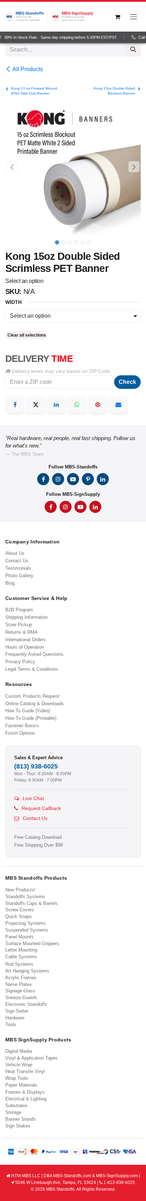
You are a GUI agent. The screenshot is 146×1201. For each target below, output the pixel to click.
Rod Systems (19, 964)
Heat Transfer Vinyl (25, 1071)
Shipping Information (26, 617)
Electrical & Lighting (25, 1098)
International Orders (25, 639)
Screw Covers (19, 909)
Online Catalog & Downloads (34, 703)
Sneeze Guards (21, 997)
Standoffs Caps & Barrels (31, 903)
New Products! (20, 889)
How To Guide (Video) (27, 710)
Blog (10, 583)
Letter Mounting (21, 950)
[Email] (118, 404)
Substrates (16, 1105)
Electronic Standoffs (26, 1004)
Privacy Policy (20, 661)
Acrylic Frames (20, 977)
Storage (13, 1112)
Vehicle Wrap (18, 1064)
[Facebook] (14, 404)
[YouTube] (73, 479)
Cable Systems (21, 956)
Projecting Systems (25, 923)
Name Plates (18, 984)
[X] (35, 404)
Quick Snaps (18, 916)
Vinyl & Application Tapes (31, 1058)
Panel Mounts (19, 936)
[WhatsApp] (76, 404)
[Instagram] (58, 479)
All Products (27, 69)
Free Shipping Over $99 (38, 845)
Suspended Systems (26, 930)
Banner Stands (20, 1119)
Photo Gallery (19, 575)
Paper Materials (21, 1085)
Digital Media (18, 1051)
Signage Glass (20, 990)
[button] (12, 166)
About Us (14, 553)
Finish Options (20, 733)
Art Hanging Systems (27, 971)
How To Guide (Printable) (30, 718)
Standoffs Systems (25, 896)
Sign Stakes (17, 1125)
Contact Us (16, 560)
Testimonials (18, 568)
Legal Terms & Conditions (31, 669)
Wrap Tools (16, 1078)
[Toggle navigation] (134, 17)
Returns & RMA (21, 632)
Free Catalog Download (38, 837)
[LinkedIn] (56, 404)
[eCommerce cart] (117, 17)
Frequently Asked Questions (34, 654)
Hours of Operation (24, 647)
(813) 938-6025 (36, 766)
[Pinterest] (97, 404)
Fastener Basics (22, 725)
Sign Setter (16, 1011)
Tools (10, 1024)
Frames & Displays (25, 1092)
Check (127, 382)
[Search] (133, 50)
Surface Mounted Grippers (32, 943)
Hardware (14, 1017)
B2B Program (19, 609)
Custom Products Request (32, 696)
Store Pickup (18, 624)
